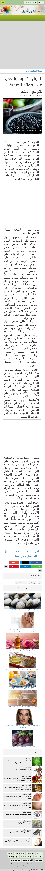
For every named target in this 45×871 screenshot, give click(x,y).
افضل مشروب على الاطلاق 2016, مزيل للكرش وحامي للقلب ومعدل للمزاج (18, 788)
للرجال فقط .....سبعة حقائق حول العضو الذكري (18, 841)
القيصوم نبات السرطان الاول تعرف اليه (20, 823)
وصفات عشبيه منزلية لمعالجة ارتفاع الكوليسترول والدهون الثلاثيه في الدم (17, 779)
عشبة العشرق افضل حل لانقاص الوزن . (20, 832)
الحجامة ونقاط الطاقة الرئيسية (22, 769)
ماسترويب (18, 866)
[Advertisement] (22, 45)
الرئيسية (41, 71)
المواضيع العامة (31, 71)
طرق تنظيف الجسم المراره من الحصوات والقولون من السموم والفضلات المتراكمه (17, 762)
